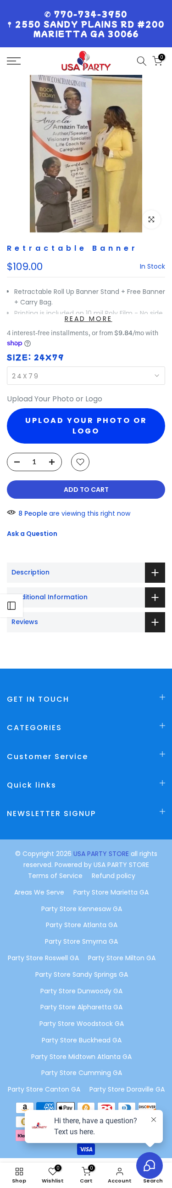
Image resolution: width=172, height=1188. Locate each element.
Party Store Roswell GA (43, 958)
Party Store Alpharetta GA (81, 1007)
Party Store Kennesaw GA (81, 908)
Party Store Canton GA (44, 1089)
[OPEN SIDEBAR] (11, 605)
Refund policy (113, 875)
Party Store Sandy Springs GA (81, 974)
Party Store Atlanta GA (81, 924)
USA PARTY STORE (102, 853)
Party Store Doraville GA (127, 1089)
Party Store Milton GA (121, 958)
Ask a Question (32, 533)
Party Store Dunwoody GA (81, 991)
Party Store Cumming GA (81, 1072)
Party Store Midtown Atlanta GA (81, 1056)
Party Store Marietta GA (111, 892)
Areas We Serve (39, 892)
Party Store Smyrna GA (81, 941)
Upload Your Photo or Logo (54, 399)
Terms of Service (55, 875)
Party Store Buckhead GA (82, 1040)
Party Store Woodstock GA (81, 1023)
